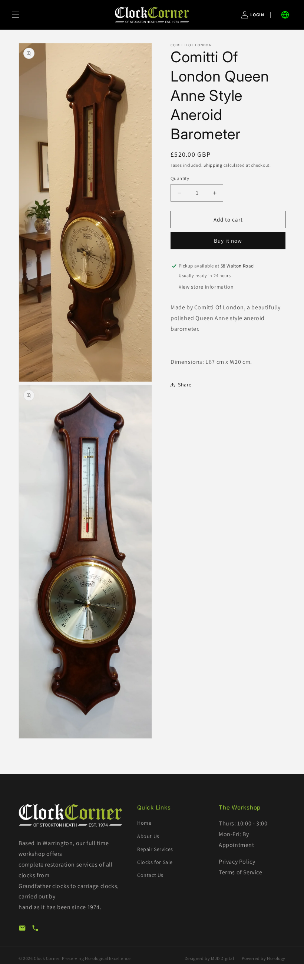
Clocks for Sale (155, 862)
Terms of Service (240, 872)
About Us (148, 836)
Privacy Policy (237, 861)
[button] (15, 15)
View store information (206, 286)
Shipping (213, 165)
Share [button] (185, 384)
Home (144, 823)
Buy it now (228, 240)
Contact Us (150, 875)
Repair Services (155, 849)
